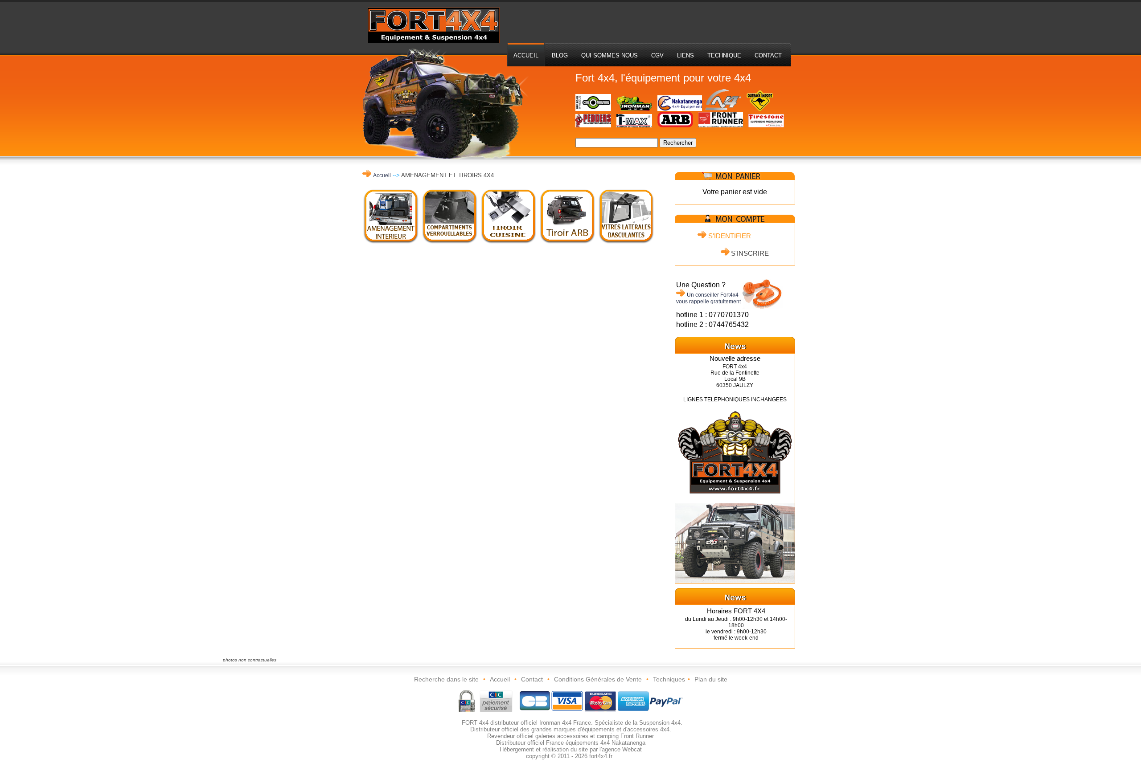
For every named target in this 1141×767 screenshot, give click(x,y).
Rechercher (678, 142)
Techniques (669, 679)
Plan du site (710, 679)
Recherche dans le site (446, 679)
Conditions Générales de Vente (598, 679)
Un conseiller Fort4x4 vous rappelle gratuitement (708, 298)
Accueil (382, 175)
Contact (532, 679)
